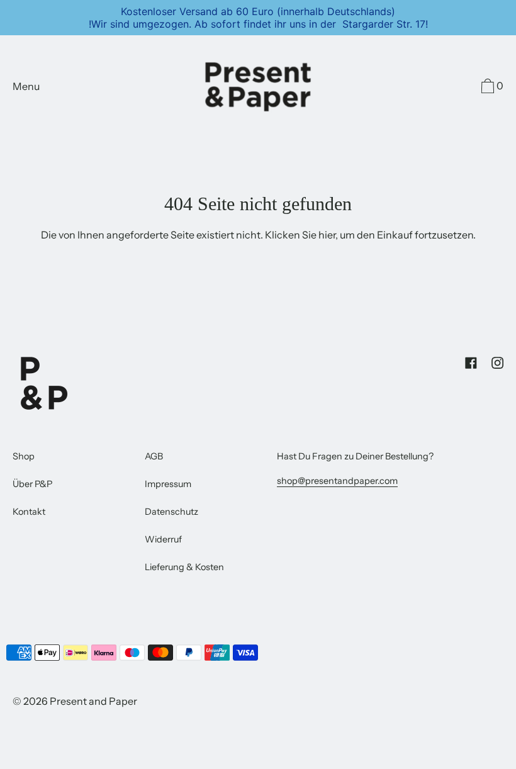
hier (326, 234)
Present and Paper (93, 701)
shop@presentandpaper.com (337, 480)
